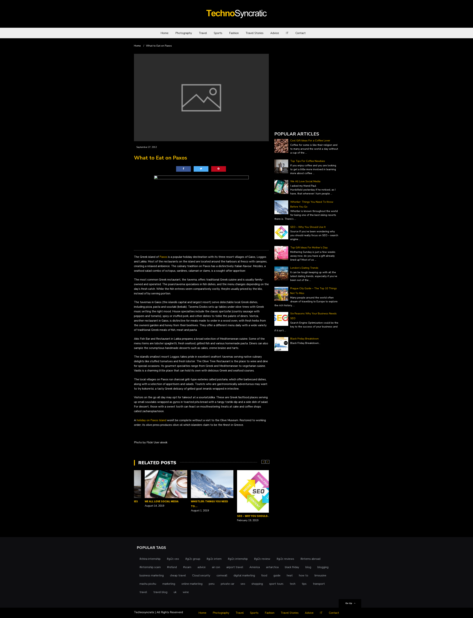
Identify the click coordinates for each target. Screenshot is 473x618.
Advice (274, 33)
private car (227, 584)
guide (276, 575)
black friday (292, 567)
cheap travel (178, 575)
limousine (320, 575)
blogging (323, 567)
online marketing (192, 584)
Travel (203, 33)
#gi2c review (262, 559)
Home (165, 33)
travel (143, 592)
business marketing (151, 575)
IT (287, 33)
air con (216, 567)
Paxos (163, 257)
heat (290, 575)
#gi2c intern (214, 559)
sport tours (276, 584)
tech (292, 584)
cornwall (222, 575)
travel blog (160, 592)
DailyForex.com (284, 124)
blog (308, 567)
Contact (300, 33)
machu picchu (147, 584)
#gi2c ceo (173, 559)
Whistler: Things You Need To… (198, 504)
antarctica (272, 567)
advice (202, 567)
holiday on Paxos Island (151, 420)
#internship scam (150, 567)
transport (319, 584)
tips (304, 584)
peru (212, 584)
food (264, 575)
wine (186, 592)
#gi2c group (192, 559)
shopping (257, 584)
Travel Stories (254, 33)
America (254, 567)
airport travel (234, 567)
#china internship (150, 559)
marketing (168, 584)
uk (175, 592)
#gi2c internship (238, 559)
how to (303, 575)
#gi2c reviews (285, 559)
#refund (172, 567)
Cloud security (201, 575)
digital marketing (244, 575)
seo (243, 584)
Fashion (234, 33)
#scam (187, 567)
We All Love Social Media (151, 501)
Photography (183, 33)
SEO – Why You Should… (242, 516)
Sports (218, 33)
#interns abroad (310, 559)
